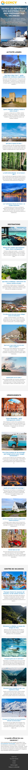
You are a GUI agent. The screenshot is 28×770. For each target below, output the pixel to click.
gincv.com (14, 756)
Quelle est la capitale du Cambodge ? (14, 488)
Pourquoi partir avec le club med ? (14, 658)
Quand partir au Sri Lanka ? (14, 377)
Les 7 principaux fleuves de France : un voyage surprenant (14, 204)
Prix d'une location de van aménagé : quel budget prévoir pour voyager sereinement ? (14, 454)
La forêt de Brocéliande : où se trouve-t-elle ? (14, 173)
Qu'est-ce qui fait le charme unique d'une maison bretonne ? (14, 519)
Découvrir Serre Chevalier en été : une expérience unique (14, 689)
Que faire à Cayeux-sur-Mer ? (14, 143)
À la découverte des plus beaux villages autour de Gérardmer (14, 315)
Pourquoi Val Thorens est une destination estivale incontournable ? (14, 720)
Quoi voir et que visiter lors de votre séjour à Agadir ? (14, 346)
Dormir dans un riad (14, 549)
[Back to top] (24, 766)
